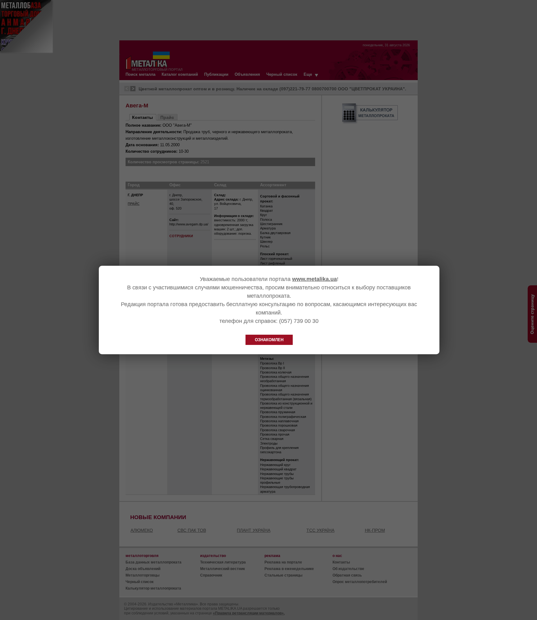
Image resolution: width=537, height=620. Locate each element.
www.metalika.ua (314, 279)
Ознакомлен (269, 339)
